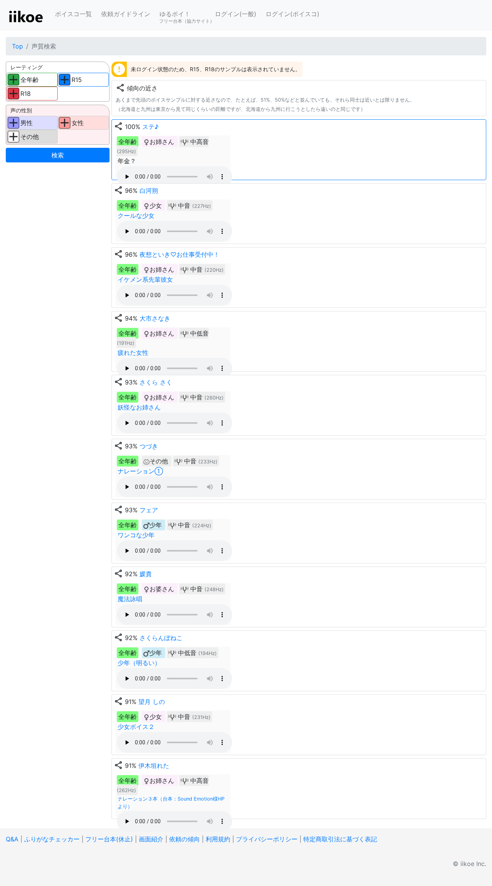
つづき (149, 446)
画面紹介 (151, 839)
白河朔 (149, 190)
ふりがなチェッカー (52, 839)
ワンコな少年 (136, 535)
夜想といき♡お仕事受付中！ (179, 254)
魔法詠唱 (130, 599)
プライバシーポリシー (267, 839)
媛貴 (146, 574)
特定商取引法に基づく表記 (340, 839)
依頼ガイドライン (125, 14)
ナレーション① (140, 471)
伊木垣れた (153, 765)
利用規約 (218, 839)
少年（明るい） (139, 663)
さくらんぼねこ (161, 638)
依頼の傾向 (184, 839)
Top (17, 46)
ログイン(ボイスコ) (292, 14)
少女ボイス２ (136, 727)
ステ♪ (150, 126)
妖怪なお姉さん (139, 407)
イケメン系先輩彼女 (145, 279)
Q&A (12, 839)
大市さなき (155, 318)
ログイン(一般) (235, 14)
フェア (149, 510)
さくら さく (156, 382)
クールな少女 (136, 215)
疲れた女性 (133, 352)
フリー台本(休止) (109, 839)
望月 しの (151, 701)
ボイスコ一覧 (73, 14)
